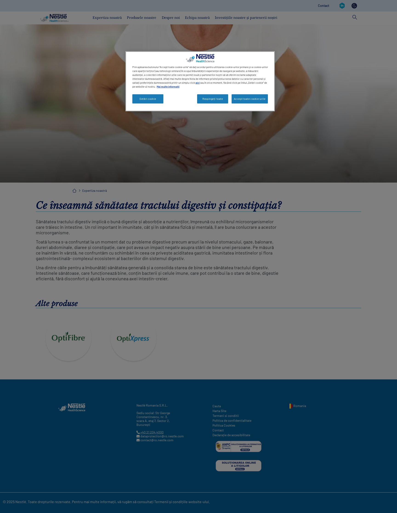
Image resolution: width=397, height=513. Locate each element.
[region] (200, 81)
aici (198, 82)
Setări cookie (147, 98)
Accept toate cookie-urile (250, 98)
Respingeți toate (212, 98)
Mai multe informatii (168, 86)
